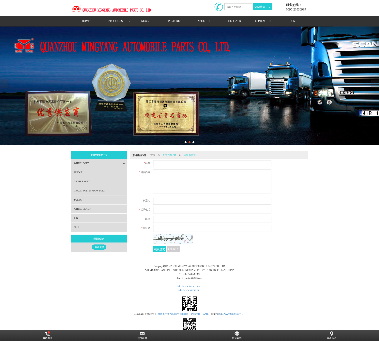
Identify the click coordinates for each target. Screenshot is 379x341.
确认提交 (159, 249)
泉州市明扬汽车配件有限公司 (173, 314)
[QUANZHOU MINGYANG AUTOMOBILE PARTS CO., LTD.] (113, 8)
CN (293, 21)
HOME (86, 21)
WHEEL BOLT (81, 163)
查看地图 (331, 338)
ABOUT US (204, 21)
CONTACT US (263, 21)
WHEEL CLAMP (82, 208)
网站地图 (196, 314)
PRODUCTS (115, 21)
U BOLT (78, 172)
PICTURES (174, 21)
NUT (76, 227)
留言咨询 (237, 338)
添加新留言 (190, 155)
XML (205, 314)
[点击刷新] (173, 239)
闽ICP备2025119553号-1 (231, 314)
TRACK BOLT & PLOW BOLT (89, 190)
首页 (152, 155)
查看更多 (99, 247)
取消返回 (173, 248)
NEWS (145, 21)
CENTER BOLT (82, 181)
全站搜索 (259, 7)
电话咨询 (47, 338)
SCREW (78, 199)
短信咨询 (142, 338)
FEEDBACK (234, 21)
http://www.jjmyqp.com (188, 286)
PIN (76, 218)
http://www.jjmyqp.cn (188, 290)
